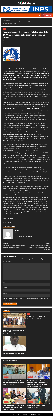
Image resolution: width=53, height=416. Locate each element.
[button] (2, 15)
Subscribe (48, 15)
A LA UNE (6, 377)
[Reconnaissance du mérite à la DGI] (38, 396)
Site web (5, 293)
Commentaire (7, 261)
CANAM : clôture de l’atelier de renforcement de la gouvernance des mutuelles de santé (14, 381)
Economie (31, 377)
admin (5, 41)
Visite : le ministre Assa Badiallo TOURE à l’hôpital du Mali (13, 331)
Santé (4, 29)
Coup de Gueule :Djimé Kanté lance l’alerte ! (14, 353)
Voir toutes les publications (24, 236)
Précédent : (14, 245)
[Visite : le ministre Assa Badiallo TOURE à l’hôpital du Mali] (14, 320)
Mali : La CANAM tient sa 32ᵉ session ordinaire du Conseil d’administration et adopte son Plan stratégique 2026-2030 (37, 382)
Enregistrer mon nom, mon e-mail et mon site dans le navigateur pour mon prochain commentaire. (26, 299)
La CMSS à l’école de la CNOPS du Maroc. (37, 317)
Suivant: (39, 246)
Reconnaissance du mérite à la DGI (36, 405)
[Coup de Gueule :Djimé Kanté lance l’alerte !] (14, 343)
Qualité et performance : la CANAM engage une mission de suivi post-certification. (13, 406)
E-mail (5, 287)
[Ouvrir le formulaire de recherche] (39, 15)
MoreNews (31, 414)
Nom (4, 282)
